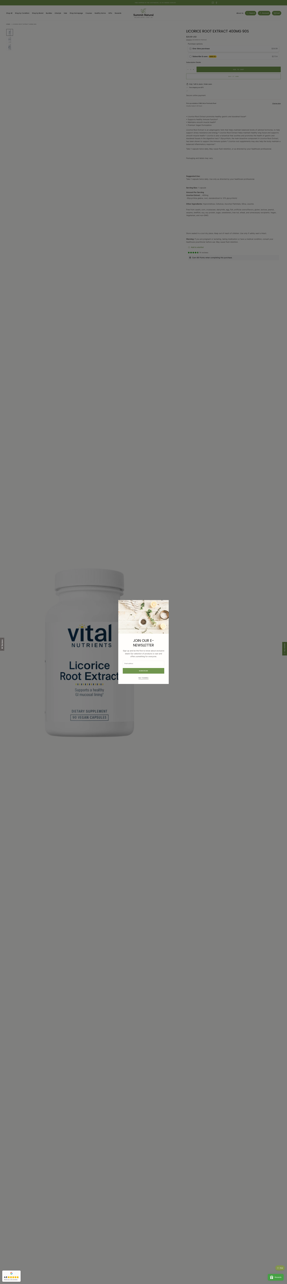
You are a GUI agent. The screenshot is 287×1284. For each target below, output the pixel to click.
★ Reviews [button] (2, 644)
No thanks (144, 678)
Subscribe (143, 671)
